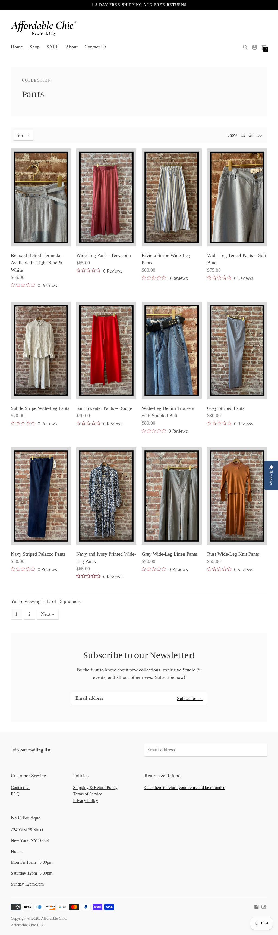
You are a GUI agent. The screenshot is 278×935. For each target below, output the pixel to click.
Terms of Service (87, 794)
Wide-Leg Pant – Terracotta (103, 255)
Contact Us (95, 46)
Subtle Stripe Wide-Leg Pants (40, 408)
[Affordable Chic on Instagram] (263, 906)
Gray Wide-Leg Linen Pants (169, 554)
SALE (52, 46)
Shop (35, 46)
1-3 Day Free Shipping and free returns (139, 5)
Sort (21, 135)
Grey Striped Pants (225, 408)
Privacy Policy (85, 800)
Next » (47, 614)
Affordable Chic (53, 919)
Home (17, 46)
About (71, 46)
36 (259, 135)
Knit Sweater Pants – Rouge (104, 408)
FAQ (15, 794)
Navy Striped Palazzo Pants (38, 554)
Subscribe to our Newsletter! (139, 654)
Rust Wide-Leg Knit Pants (233, 554)
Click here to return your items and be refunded (184, 787)
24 (251, 135)
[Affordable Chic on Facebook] (256, 906)
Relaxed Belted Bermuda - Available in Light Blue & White (37, 263)
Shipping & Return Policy (95, 787)
